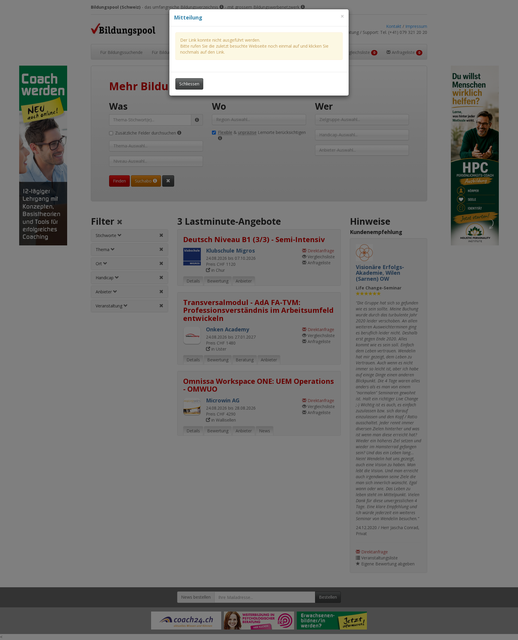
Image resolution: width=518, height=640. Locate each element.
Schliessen (189, 84)
